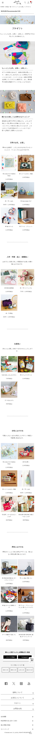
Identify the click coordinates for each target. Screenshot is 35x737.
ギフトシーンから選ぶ (18, 6)
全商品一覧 (8, 6)
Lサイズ (21, 670)
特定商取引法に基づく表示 (9, 721)
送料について (17, 692)
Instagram (25, 657)
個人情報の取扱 (5, 725)
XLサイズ (29, 670)
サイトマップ (5, 729)
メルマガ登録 (10, 657)
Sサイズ (5, 670)
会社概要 (3, 716)
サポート (17, 703)
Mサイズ (13, 670)
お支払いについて (17, 698)
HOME (2, 6)
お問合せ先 (17, 709)
